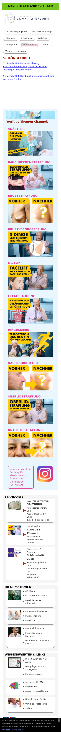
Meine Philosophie (34, 628)
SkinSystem (11, 44)
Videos (28, 708)
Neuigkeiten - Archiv (35, 699)
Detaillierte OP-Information (33, 602)
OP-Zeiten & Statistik (36, 596)
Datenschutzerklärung (36, 691)
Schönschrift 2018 (34, 682)
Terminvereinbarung (15, 51)
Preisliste (42, 38)
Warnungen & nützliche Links (37, 642)
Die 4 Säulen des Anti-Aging (36, 660)
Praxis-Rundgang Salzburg (33, 634)
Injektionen (27, 38)
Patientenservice (33, 674)
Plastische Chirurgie (42, 32)
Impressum (31, 686)
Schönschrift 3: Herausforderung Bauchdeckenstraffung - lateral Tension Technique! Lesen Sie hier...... (25, 66)
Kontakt (45, 44)
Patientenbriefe (33, 616)
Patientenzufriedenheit (36, 611)
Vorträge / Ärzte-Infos (36, 704)
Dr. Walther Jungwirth (16, 32)
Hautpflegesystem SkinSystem (34, 668)
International (29, 44)
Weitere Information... (13, 730)
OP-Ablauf (10, 38)
